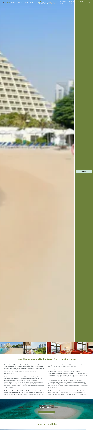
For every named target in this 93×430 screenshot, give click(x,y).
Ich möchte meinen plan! (46, 412)
